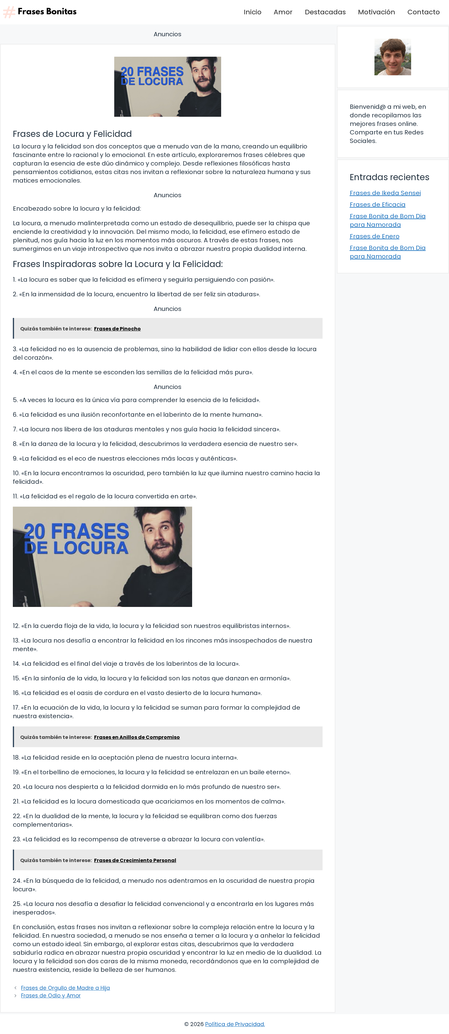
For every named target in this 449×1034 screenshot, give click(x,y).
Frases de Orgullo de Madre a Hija (65, 988)
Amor (283, 12)
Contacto (423, 12)
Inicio (252, 12)
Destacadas (325, 12)
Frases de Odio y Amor (51, 995)
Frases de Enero (375, 236)
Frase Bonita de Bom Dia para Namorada (388, 220)
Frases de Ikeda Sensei (385, 193)
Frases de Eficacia (378, 204)
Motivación (376, 12)
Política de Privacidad (234, 1024)
